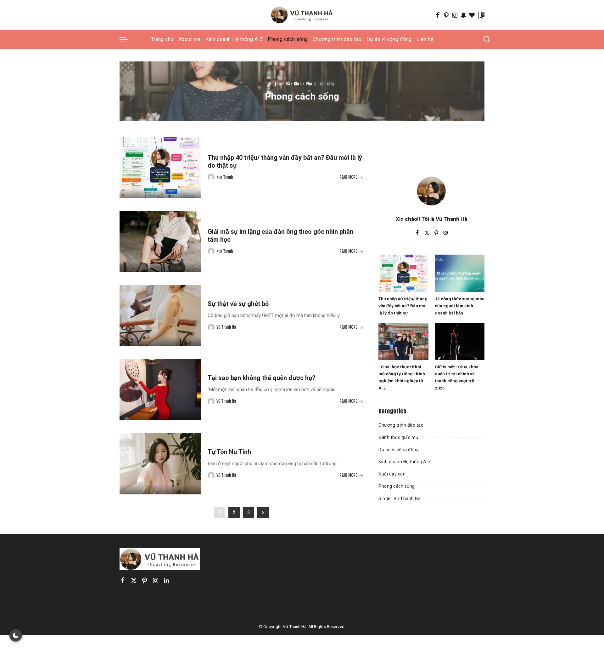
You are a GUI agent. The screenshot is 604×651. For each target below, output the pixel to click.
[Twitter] (427, 233)
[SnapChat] (463, 15)
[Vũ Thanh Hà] (302, 15)
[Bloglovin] (472, 15)
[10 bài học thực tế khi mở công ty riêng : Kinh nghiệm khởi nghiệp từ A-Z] (403, 341)
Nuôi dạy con (391, 473)
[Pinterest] (446, 15)
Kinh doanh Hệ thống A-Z (404, 461)
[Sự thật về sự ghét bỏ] (160, 315)
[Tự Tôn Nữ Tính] (160, 463)
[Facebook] (438, 15)
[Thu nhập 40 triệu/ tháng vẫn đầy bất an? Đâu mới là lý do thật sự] (160, 167)
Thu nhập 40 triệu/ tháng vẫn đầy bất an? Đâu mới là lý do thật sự (403, 305)
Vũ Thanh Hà (226, 327)
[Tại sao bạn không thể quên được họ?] (160, 389)
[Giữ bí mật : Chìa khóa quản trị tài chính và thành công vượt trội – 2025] (459, 341)
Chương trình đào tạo (400, 425)
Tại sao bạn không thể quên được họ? (262, 378)
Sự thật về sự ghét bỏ (238, 304)
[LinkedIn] (167, 580)
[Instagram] (455, 15)
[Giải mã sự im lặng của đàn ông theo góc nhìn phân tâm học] (160, 241)
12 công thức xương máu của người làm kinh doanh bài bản (459, 305)
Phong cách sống (396, 486)
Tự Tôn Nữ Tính (229, 452)
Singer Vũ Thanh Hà (399, 498)
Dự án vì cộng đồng (398, 449)
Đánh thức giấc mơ (398, 437)
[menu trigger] (127, 39)
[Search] (486, 39)
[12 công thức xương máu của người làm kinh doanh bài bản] (459, 273)
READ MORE (348, 177)
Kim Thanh (224, 177)
